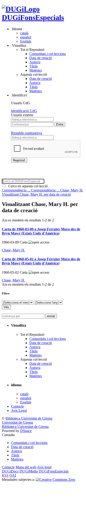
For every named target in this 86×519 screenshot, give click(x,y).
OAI (12, 475)
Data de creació (40, 58)
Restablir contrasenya (26, 133)
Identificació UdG (24, 111)
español (25, 37)
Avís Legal (19, 410)
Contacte (17, 406)
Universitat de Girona (17, 422)
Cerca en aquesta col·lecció (27, 186)
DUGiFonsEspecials (33, 17)
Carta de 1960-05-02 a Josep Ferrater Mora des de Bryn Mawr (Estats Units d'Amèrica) (41, 261)
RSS (5, 475)
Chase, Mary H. (71, 190)
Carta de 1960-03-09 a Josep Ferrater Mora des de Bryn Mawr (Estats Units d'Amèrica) (41, 231)
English (25, 41)
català (24, 33)
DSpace (26, 431)
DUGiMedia (28, 471)
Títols (33, 66)
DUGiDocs (10, 471)
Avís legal (44, 467)
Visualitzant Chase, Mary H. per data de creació (36, 194)
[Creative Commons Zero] (55, 479)
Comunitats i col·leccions (47, 54)
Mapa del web (26, 467)
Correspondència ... (16, 190)
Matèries (35, 70)
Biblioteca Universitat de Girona (29, 418)
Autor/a (34, 62)
